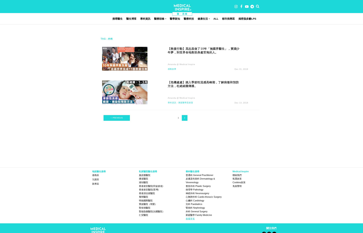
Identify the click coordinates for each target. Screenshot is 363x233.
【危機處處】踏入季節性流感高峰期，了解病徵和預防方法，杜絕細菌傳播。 (203, 84)
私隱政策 (237, 179)
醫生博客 (131, 18)
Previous (118, 118)
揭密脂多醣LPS (247, 18)
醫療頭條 (159, 18)
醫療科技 (189, 18)
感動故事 (172, 69)
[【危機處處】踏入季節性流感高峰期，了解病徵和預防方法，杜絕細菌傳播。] (124, 92)
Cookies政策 (239, 182)
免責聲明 (237, 186)
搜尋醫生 (117, 18)
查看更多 (190, 219)
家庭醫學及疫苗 (185, 103)
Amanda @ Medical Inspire (181, 64)
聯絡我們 (237, 175)
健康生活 (203, 18)
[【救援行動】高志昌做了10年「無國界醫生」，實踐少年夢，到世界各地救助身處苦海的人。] (124, 58)
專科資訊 (145, 18)
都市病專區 (228, 18)
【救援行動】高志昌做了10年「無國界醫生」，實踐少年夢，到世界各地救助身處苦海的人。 (203, 50)
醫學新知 (175, 18)
